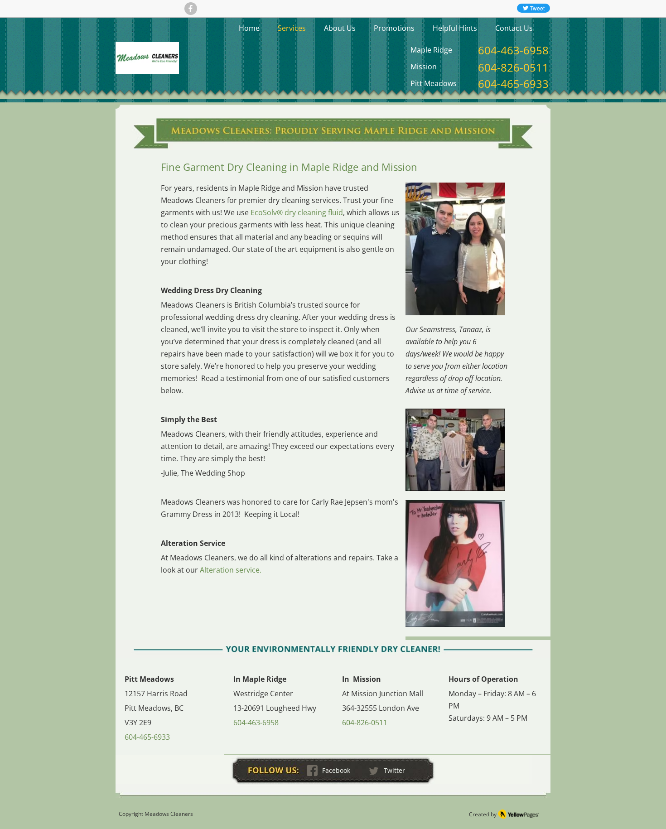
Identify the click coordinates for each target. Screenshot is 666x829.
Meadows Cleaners (169, 814)
